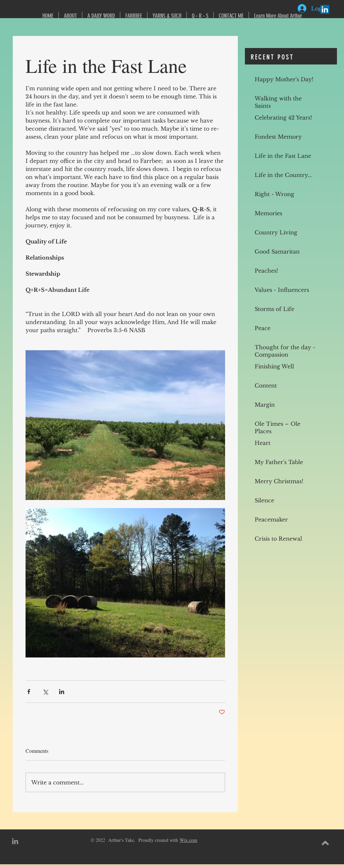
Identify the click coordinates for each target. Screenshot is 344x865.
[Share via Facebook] (29, 691)
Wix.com (188, 840)
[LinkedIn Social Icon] (324, 9)
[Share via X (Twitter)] (45, 691)
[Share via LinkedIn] (61, 691)
